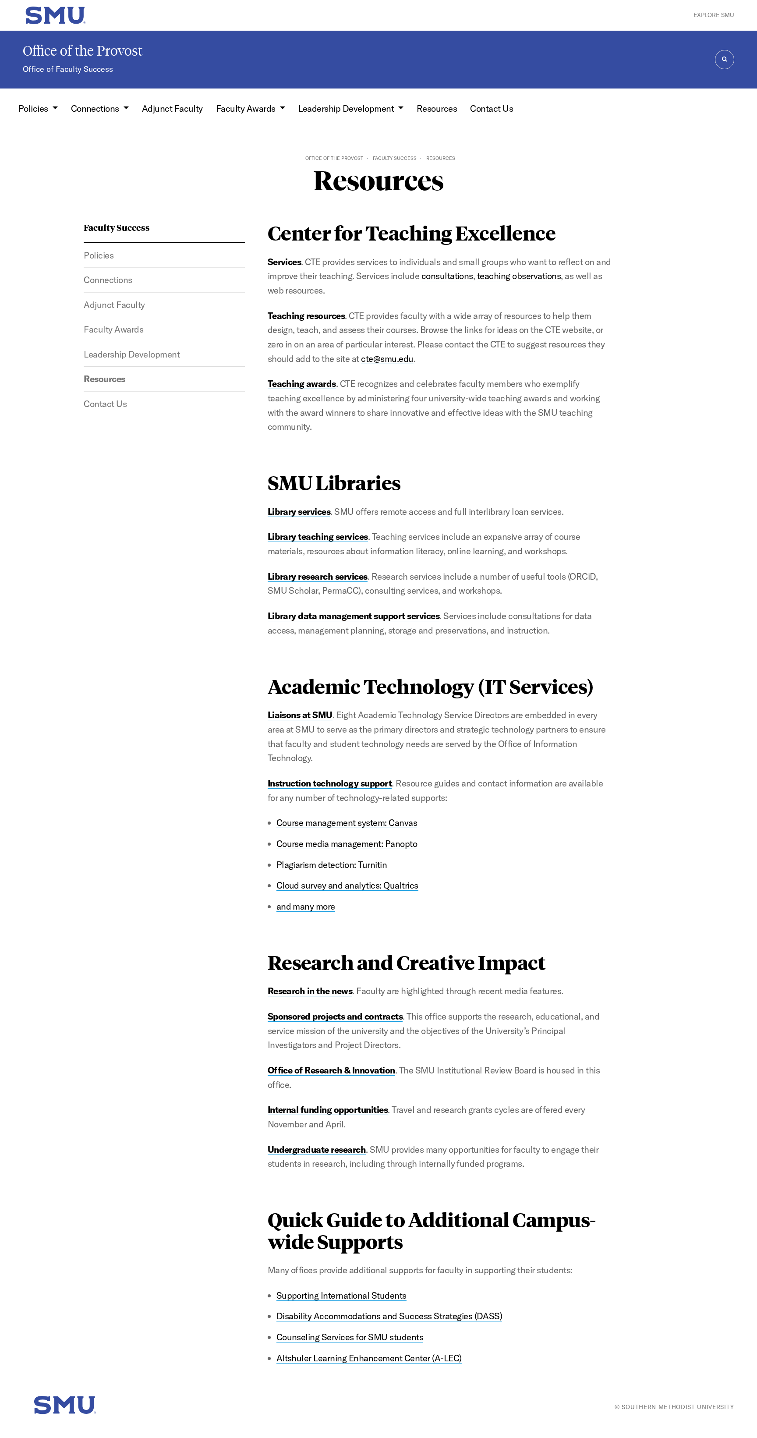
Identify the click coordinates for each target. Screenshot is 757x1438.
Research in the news (310, 990)
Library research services (318, 576)
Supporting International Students (341, 1295)
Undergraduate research (317, 1149)
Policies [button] (34, 108)
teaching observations (519, 275)
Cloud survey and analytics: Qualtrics (347, 885)
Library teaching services (318, 536)
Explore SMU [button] (713, 15)
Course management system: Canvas (346, 822)
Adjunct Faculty (172, 108)
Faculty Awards (113, 329)
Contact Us (491, 108)
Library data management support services (354, 615)
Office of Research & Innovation (331, 1070)
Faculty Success (395, 158)
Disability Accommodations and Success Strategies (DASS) (389, 1315)
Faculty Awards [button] (246, 108)
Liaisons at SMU (300, 714)
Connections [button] (96, 108)
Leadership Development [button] (347, 108)
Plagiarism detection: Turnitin (331, 864)
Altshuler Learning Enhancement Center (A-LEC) (369, 1358)
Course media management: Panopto (346, 843)
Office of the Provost (82, 51)
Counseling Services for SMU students (350, 1337)
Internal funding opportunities (328, 1109)
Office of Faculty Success (68, 69)
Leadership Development (132, 354)
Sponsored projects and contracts (335, 1016)
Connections (108, 279)
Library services (299, 511)
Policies (98, 255)
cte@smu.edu (387, 358)
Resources (437, 108)
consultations (447, 275)
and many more (305, 906)
